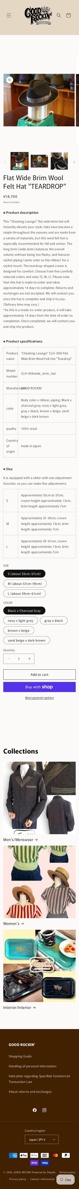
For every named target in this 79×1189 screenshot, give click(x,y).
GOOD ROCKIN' (22, 1172)
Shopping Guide (20, 1056)
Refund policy (67, 1172)
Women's (11, 923)
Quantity (9, 650)
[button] (9, 15)
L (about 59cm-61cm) (24, 593)
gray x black (54, 620)
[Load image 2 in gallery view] (39, 161)
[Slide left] (5, 162)
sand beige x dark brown (26, 640)
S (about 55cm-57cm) (24, 573)
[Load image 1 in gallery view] (19, 161)
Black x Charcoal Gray (24, 610)
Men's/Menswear (18, 839)
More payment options (39, 697)
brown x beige (19, 630)
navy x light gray (20, 620)
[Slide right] (74, 162)
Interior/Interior (17, 1007)
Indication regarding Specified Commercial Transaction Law (39, 1079)
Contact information (42, 1179)
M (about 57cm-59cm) (25, 583)
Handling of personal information (32, 1066)
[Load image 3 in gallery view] (59, 161)
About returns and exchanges (30, 1091)
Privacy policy (17, 1179)
